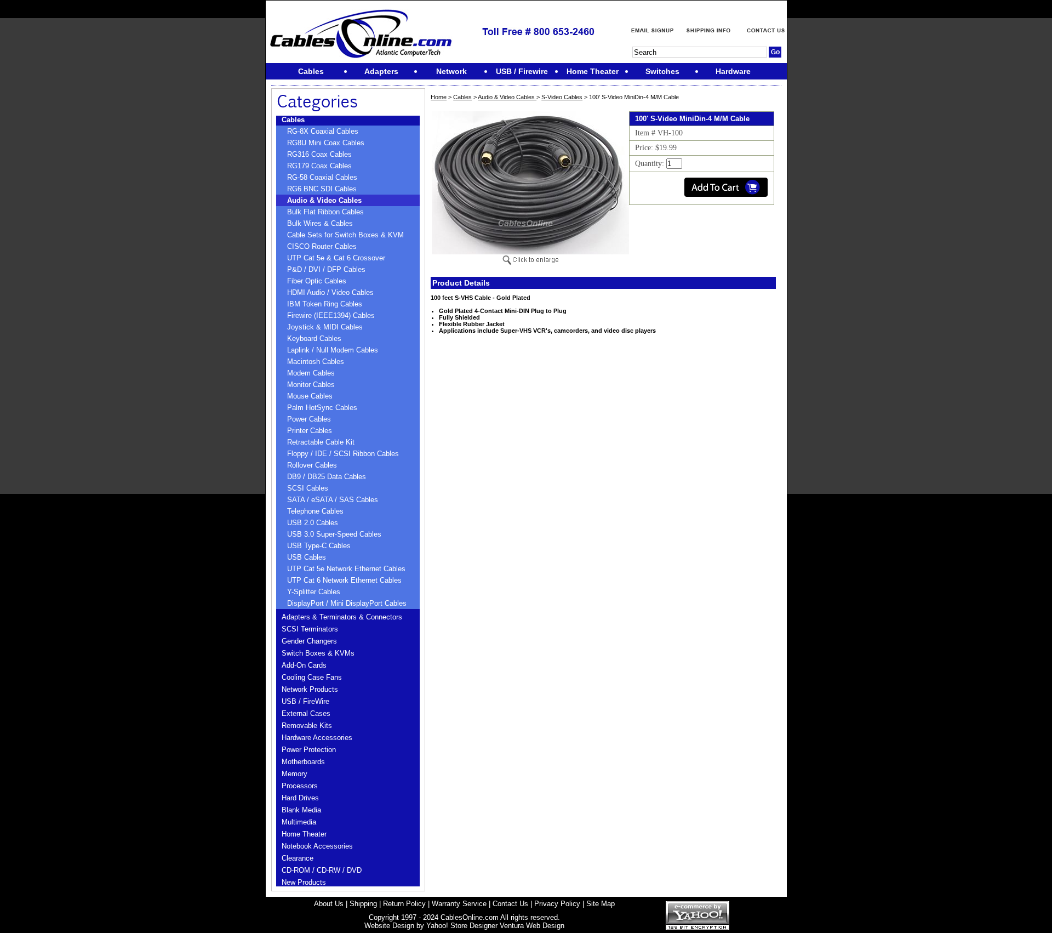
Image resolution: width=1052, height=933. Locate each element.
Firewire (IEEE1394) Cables (331, 315)
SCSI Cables (307, 488)
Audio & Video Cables (324, 200)
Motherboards (303, 762)
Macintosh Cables (315, 361)
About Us (329, 904)
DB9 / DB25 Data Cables (326, 477)
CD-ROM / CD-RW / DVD (322, 870)
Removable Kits (307, 725)
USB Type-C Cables (319, 546)
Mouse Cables (310, 396)
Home (439, 97)
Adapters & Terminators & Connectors (342, 617)
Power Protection (309, 750)
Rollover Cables (312, 465)
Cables (293, 120)
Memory (294, 774)
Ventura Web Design (532, 925)
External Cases (306, 713)
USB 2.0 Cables (312, 523)
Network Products (310, 689)
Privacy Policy (557, 904)
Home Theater (304, 834)
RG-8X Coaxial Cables (322, 131)
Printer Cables (309, 430)
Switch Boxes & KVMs (318, 653)
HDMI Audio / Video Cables (330, 292)
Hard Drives (300, 798)
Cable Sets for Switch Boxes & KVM (345, 235)
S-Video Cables (561, 97)
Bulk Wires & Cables (320, 223)
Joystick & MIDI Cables (325, 327)
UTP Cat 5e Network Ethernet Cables (346, 569)
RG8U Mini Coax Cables (325, 143)
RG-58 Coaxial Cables (322, 177)
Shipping (363, 904)
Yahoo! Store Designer (462, 925)
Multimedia (299, 822)
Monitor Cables (311, 384)
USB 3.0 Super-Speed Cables (334, 534)
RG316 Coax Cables (319, 154)
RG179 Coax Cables (319, 166)
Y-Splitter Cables (313, 592)
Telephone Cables (315, 511)
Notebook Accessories (317, 846)
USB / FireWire (305, 701)
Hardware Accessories (317, 737)
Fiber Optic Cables (316, 281)
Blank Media (301, 810)
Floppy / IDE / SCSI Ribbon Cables (343, 454)
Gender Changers (309, 641)
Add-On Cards (304, 665)
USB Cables (306, 557)
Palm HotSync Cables (322, 407)
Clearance (297, 858)
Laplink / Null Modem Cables (332, 350)
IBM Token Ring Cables (324, 304)
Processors (300, 786)
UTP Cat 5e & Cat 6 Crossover (336, 258)
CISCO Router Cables (322, 246)
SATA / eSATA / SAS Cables (332, 500)
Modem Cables (311, 373)
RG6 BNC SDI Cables (322, 189)
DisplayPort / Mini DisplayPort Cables (347, 603)
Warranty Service (459, 904)
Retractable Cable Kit (321, 442)
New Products (304, 882)
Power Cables (309, 419)
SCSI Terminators (310, 629)
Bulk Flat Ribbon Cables (325, 212)
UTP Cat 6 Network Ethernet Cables (344, 580)
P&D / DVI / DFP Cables (326, 269)
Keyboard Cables (314, 338)
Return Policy (404, 904)
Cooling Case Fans (312, 677)
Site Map (600, 904)
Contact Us (510, 904)
